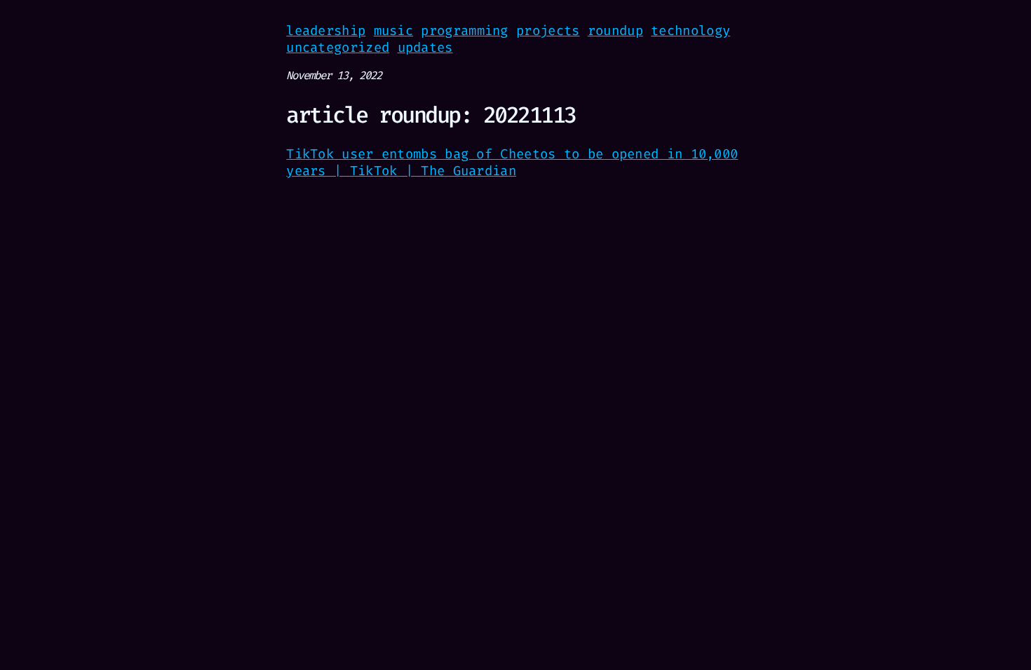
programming (464, 30)
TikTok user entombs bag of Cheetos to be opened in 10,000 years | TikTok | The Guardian (512, 162)
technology (690, 30)
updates (425, 47)
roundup (615, 30)
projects (547, 30)
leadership (325, 30)
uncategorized (337, 47)
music (394, 30)
